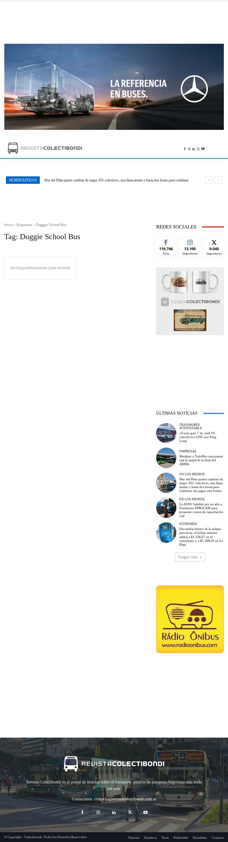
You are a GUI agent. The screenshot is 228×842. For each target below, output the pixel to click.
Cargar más (188, 556)
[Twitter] (198, 148)
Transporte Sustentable (190, 426)
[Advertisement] (114, 22)
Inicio (8, 224)
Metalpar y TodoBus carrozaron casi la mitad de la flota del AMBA (201, 460)
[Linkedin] (193, 148)
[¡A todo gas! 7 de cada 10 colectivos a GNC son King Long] (166, 433)
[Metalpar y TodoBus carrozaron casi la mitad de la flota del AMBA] (166, 458)
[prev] (209, 180)
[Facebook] (184, 148)
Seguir (190, 241)
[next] (218, 180)
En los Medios (192, 474)
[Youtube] (203, 148)
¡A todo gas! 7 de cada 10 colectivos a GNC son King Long (197, 437)
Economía (188, 524)
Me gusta (166, 241)
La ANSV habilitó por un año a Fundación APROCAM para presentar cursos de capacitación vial (118, 180)
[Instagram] (189, 148)
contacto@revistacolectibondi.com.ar (125, 799)
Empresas (187, 451)
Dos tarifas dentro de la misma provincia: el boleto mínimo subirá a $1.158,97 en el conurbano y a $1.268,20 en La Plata (201, 536)
